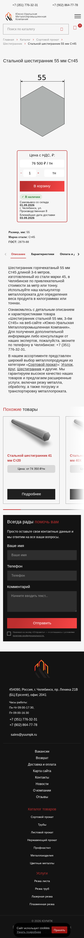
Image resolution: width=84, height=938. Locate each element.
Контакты (42, 777)
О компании (42, 790)
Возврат (42, 758)
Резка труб (42, 888)
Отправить (42, 623)
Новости (42, 784)
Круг (11, 369)
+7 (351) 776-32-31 (25, 5)
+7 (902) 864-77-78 (65, 5)
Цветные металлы (42, 863)
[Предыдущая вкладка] (5, 254)
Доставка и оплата (42, 764)
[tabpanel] (42, 327)
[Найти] (62, 29)
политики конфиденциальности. (28, 635)
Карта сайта (42, 771)
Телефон (14, 566)
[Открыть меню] (77, 16)
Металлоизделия (42, 855)
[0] (75, 27)
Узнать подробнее (29, 932)
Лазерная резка (42, 896)
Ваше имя (15, 546)
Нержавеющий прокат (42, 840)
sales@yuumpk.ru (24, 734)
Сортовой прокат (42, 365)
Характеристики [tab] (42, 254)
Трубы (42, 824)
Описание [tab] (18, 254)
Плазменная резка (42, 904)
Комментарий (18, 587)
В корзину (42, 186)
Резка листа (42, 881)
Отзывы (42, 797)
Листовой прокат (42, 832)
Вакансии (42, 751)
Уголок (67, 365)
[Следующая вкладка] (78, 254)
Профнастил (42, 847)
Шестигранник (29, 369)
